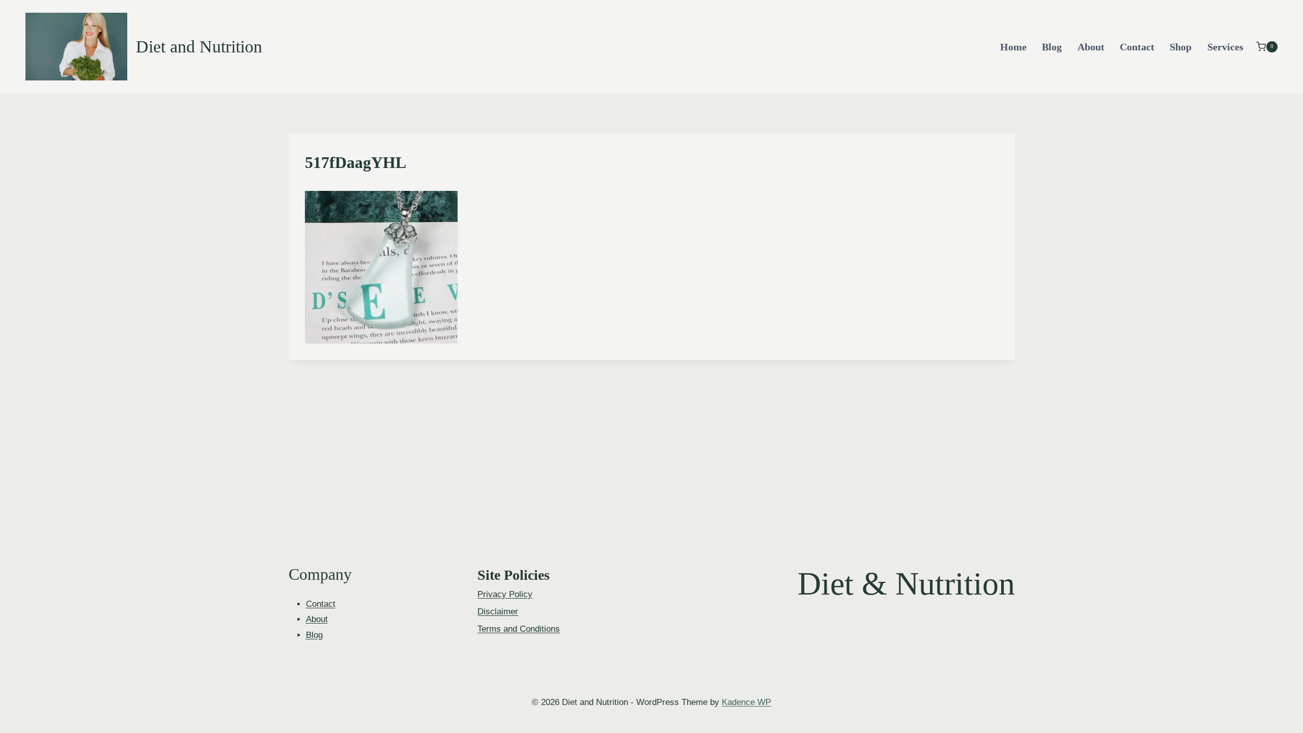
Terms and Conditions (518, 629)
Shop (1181, 46)
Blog (1052, 46)
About (1091, 46)
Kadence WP (746, 702)
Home (1013, 46)
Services (1225, 46)
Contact (1137, 46)
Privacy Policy (504, 594)
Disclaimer (497, 611)
